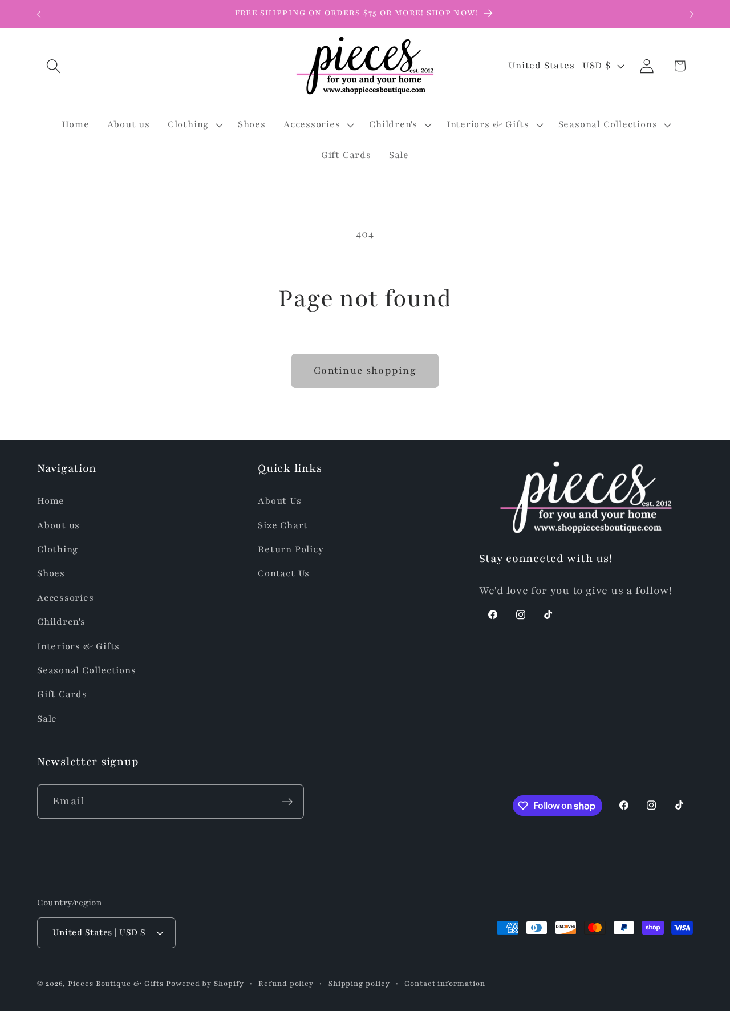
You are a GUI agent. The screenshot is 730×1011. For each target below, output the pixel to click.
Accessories (65, 598)
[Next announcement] (691, 14)
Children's (61, 622)
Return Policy (290, 549)
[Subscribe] (287, 801)
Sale (47, 719)
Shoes (51, 573)
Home (50, 501)
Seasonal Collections (86, 670)
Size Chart (283, 525)
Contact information (444, 983)
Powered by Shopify (205, 983)
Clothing (57, 549)
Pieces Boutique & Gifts (116, 983)
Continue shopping (365, 370)
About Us (279, 501)
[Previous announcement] (38, 14)
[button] (53, 66)
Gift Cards (62, 694)
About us (58, 525)
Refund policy (286, 983)
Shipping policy (359, 983)
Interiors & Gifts (78, 646)
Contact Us (284, 573)
